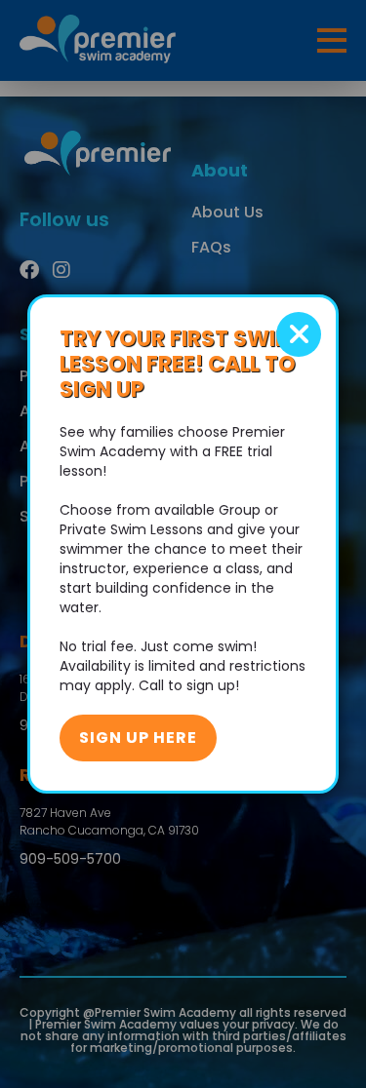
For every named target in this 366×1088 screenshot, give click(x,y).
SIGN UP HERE (138, 737)
